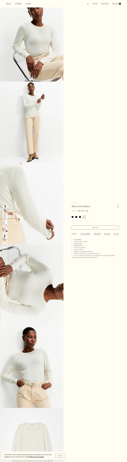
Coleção (18, 3)
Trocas (116, 234)
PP (73, 221)
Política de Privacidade (36, 457)
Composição (85, 234)
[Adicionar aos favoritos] (118, 206)
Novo (8, 3)
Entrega (107, 234)
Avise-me (95, 227)
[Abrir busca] (88, 3)
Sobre (74, 234)
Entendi (60, 456)
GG (88, 221)
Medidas (97, 234)
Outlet (28, 3)
